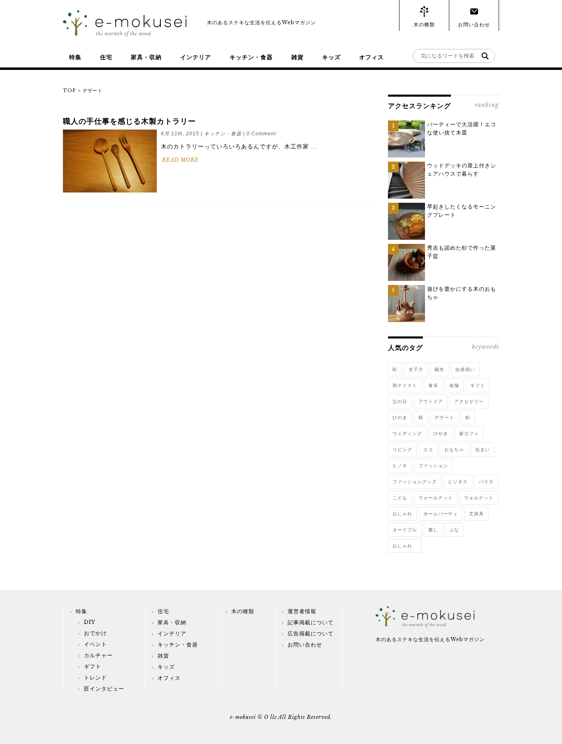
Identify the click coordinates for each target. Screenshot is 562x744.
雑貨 (297, 57)
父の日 (399, 401)
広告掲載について (311, 633)
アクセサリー (469, 401)
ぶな (454, 530)
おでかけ (95, 633)
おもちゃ (454, 449)
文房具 (476, 514)
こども (399, 498)
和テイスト (404, 385)
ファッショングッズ (414, 481)
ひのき (399, 417)
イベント (95, 644)
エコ (428, 449)
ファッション (433, 465)
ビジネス (458, 481)
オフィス (371, 57)
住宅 (106, 57)
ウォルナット (479, 498)
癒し (433, 530)
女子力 (416, 369)
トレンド (95, 677)
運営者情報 (302, 611)
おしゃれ (402, 514)
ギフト (477, 385)
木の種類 (424, 24)
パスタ (486, 481)
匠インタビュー (104, 688)
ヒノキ (399, 465)
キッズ (331, 57)
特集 (75, 57)
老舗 (454, 385)
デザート (444, 417)
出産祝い (465, 369)
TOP (69, 90)
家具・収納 (146, 57)
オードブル (404, 530)
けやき (440, 433)
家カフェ (469, 433)
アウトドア (430, 401)
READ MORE (180, 160)
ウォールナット (435, 498)
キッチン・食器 (251, 57)
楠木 (439, 369)
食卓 (433, 385)
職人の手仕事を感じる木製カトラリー (129, 121)
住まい (482, 449)
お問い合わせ (474, 24)
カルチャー (98, 655)
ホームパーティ (440, 514)
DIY (89, 622)
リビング (402, 449)
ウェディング (407, 433)
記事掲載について (311, 622)
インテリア (195, 57)
